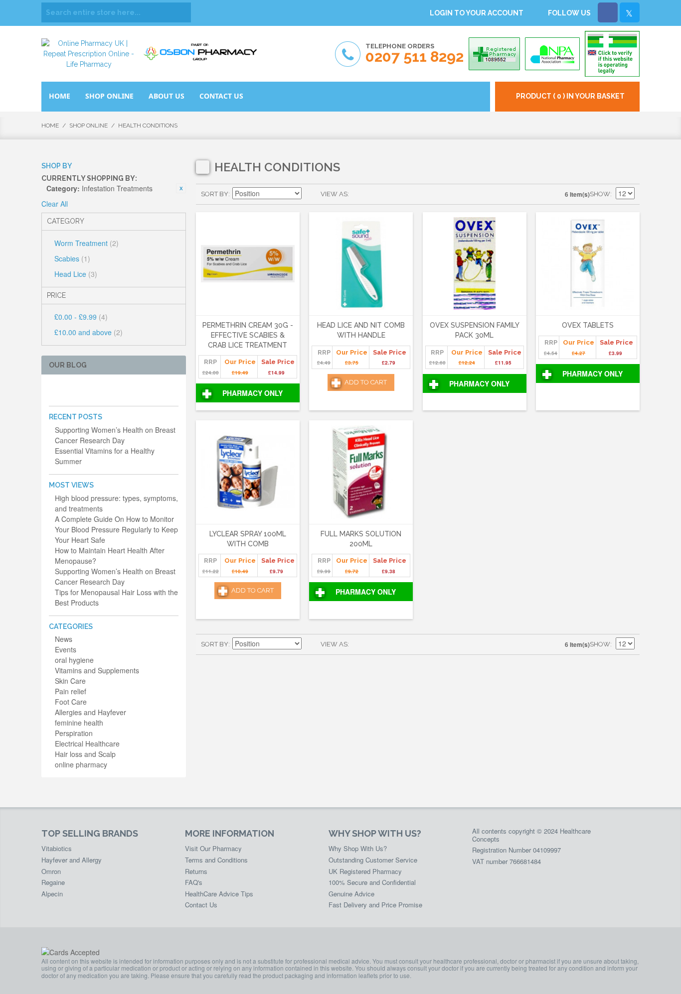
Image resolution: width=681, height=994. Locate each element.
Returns (196, 871)
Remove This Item (181, 188)
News (63, 639)
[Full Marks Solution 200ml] (361, 472)
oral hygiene (74, 660)
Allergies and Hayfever (90, 712)
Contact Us (201, 904)
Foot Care (71, 702)
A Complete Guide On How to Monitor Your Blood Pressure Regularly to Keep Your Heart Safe (116, 529)
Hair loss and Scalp (85, 754)
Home (50, 125)
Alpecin (52, 893)
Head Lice (75, 274)
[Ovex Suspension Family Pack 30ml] (474, 264)
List (376, 194)
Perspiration (74, 733)
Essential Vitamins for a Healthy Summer (105, 456)
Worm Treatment (86, 243)
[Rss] (102, 390)
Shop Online (88, 125)
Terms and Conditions (216, 860)
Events (65, 649)
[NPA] (552, 53)
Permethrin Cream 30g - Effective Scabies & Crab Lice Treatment (247, 335)
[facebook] (54, 390)
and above (88, 332)
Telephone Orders (414, 53)
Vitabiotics (56, 848)
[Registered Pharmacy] (494, 53)
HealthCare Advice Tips (219, 893)
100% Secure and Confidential (372, 882)
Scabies (72, 258)
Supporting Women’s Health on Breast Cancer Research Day (115, 435)
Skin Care (70, 681)
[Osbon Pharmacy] (203, 48)
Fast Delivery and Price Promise (375, 904)
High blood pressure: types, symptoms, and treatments (116, 503)
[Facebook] (608, 12)
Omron (51, 871)
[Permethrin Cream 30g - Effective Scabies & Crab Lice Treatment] (248, 264)
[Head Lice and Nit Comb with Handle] (361, 264)
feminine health (79, 723)
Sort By (214, 194)
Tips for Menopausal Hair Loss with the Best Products (116, 597)
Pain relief (70, 691)
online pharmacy (81, 764)
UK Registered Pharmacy (365, 871)
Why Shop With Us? (358, 848)
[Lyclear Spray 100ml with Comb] (248, 472)
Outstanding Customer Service (373, 860)
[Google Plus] (86, 390)
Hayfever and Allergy (71, 860)
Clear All (54, 204)
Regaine (53, 882)
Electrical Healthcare (87, 743)
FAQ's (193, 882)
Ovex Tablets (588, 325)
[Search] (181, 12)
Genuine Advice (351, 893)
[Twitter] (630, 12)
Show (600, 194)
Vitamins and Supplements (97, 670)
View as (334, 194)
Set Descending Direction (310, 194)
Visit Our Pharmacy (213, 848)
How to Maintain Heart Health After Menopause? (110, 555)
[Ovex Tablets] (588, 264)
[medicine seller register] (612, 54)
